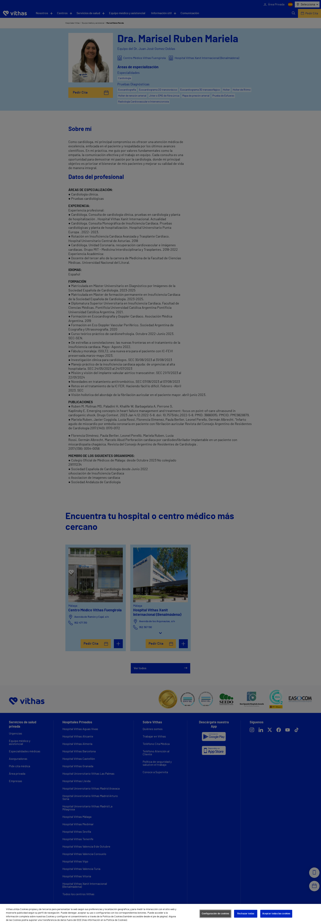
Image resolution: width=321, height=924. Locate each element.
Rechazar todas (245, 913)
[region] (160, 914)
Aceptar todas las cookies (276, 913)
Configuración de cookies (215, 913)
